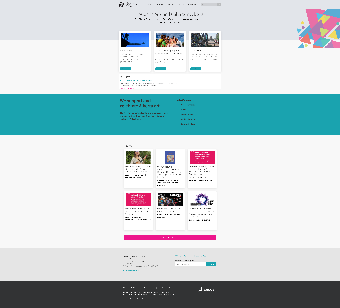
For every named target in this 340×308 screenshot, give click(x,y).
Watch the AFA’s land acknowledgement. (135, 299)
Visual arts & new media (170, 183)
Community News (188, 124)
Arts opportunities (188, 105)
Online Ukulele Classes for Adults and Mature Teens (137, 170)
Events (183, 109)
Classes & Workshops (133, 177)
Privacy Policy (161, 288)
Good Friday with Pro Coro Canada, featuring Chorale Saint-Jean (201, 214)
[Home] (128, 4)
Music (143, 175)
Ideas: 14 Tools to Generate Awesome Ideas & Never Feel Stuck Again (202, 172)
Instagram (195, 256)
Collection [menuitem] (169, 5)
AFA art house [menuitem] (191, 4)
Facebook (187, 256)
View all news (170, 237)
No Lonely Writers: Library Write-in (137, 212)
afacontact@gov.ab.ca (132, 270)
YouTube (204, 256)
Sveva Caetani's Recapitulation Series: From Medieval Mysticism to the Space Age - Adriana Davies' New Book (170, 171)
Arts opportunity (132, 175)
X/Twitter (178, 256)
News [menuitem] (150, 4)
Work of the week (188, 119)
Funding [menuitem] (158, 5)
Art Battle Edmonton (166, 211)
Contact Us (170, 288)
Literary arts (201, 178)
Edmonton (161, 185)
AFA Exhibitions (187, 114)
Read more (125, 69)
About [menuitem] (179, 5)
